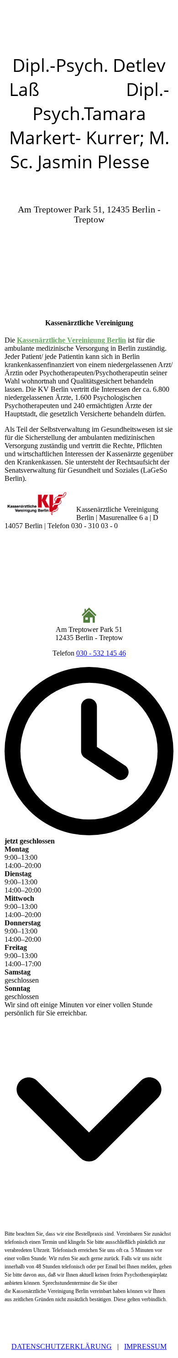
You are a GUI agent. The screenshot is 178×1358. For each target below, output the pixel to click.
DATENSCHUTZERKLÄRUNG (61, 1346)
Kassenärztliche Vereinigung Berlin (71, 340)
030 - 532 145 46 (101, 653)
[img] (89, 26)
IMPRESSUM (145, 1346)
